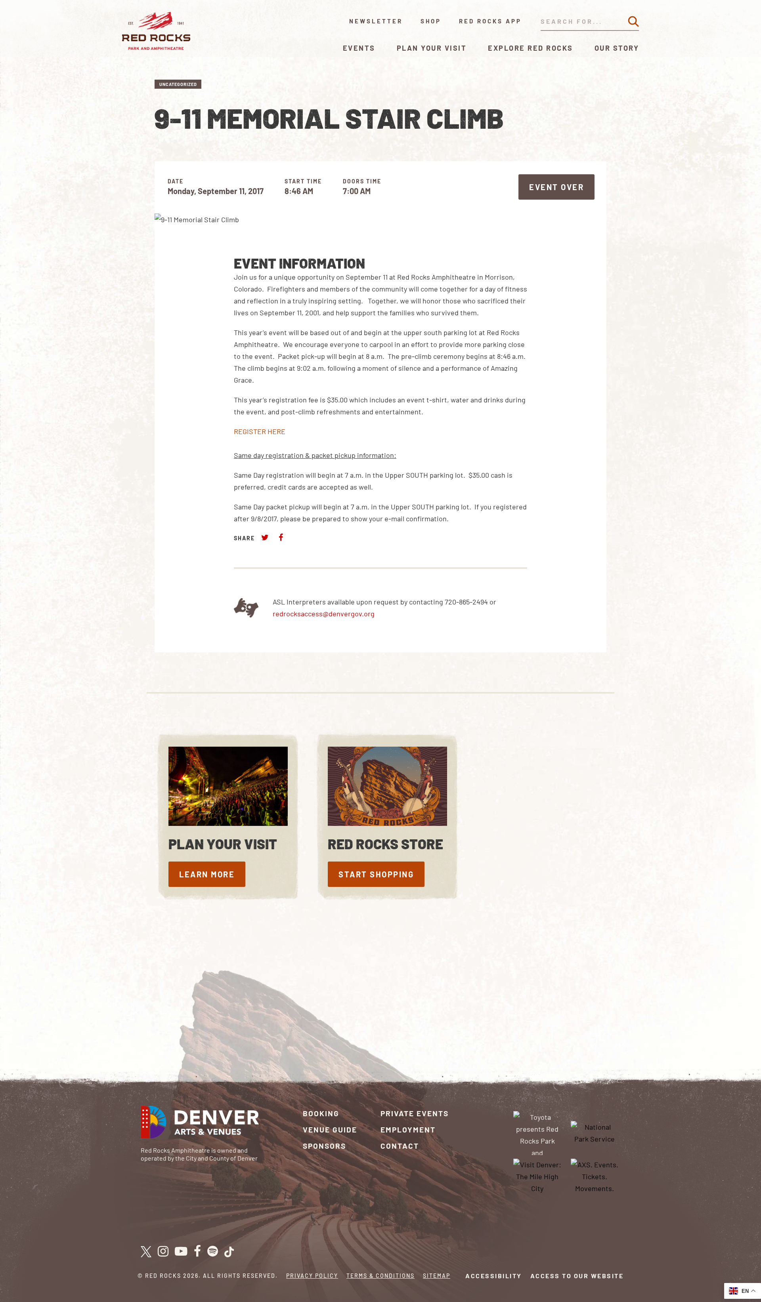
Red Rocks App (490, 21)
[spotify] (212, 1251)
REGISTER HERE (259, 431)
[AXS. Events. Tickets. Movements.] (594, 1175)
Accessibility (493, 1275)
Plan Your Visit (432, 48)
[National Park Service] (594, 1132)
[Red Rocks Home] (156, 31)
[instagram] (163, 1251)
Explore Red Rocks (530, 48)
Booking (321, 1113)
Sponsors (324, 1145)
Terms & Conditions (380, 1275)
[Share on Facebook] (280, 537)
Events (359, 48)
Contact (399, 1145)
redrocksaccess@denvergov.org (324, 613)
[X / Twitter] (146, 1251)
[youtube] (181, 1251)
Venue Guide (330, 1129)
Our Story (617, 48)
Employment (408, 1129)
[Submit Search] (633, 21)
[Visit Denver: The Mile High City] (537, 1175)
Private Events (414, 1113)
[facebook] (197, 1251)
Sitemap (436, 1275)
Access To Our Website (577, 1275)
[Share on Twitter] (265, 537)
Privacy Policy (312, 1275)
